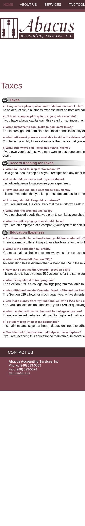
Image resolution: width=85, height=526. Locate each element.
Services (52, 4)
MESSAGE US (19, 373)
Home (8, 4)
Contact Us (20, 352)
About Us (28, 4)
